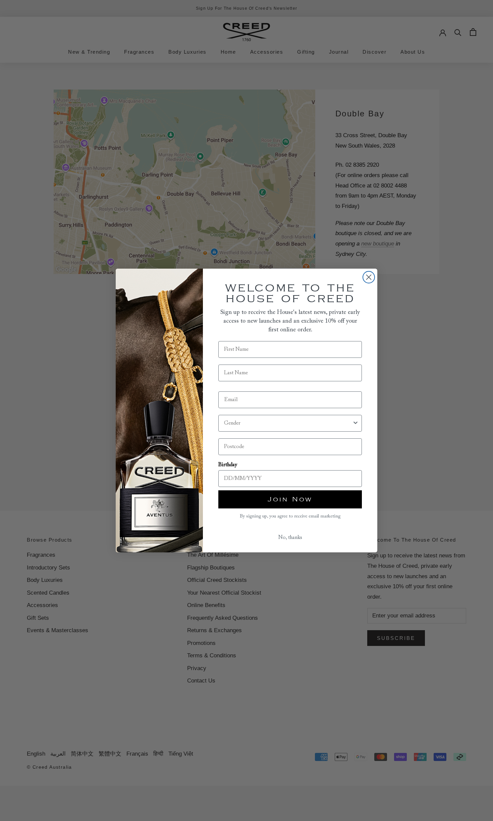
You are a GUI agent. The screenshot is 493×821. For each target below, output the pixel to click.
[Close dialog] (369, 277)
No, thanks (290, 537)
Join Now (290, 499)
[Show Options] (355, 423)
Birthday (227, 465)
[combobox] (288, 423)
